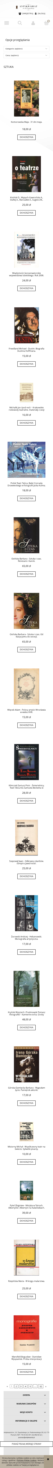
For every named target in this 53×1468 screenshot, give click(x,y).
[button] (6, 23)
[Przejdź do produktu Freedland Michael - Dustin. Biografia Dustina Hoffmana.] (26, 325)
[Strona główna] (26, 7)
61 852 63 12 (37, 1435)
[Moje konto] (33, 23)
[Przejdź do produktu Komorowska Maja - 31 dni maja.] (26, 99)
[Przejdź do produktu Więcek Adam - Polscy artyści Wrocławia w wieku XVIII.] (26, 687)
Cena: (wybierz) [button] (12, 55)
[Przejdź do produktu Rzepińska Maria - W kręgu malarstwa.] (26, 1258)
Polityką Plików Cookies (27, 1460)
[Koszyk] (46, 23)
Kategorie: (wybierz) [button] (14, 48)
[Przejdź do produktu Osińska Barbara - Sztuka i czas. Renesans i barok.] (26, 535)
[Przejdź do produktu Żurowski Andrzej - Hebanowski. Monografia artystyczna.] (26, 913)
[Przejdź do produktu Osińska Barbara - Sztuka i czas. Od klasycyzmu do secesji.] (26, 611)
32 (40, 1386)
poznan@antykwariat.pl (26, 1437)
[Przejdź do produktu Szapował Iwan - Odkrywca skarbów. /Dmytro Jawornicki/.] (26, 838)
